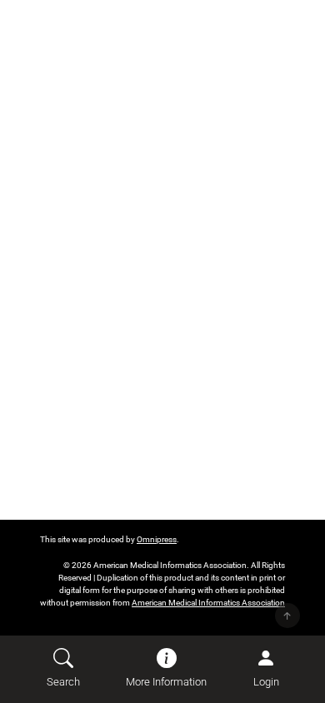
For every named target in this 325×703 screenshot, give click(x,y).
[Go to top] (287, 615)
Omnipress (157, 539)
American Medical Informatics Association (208, 602)
